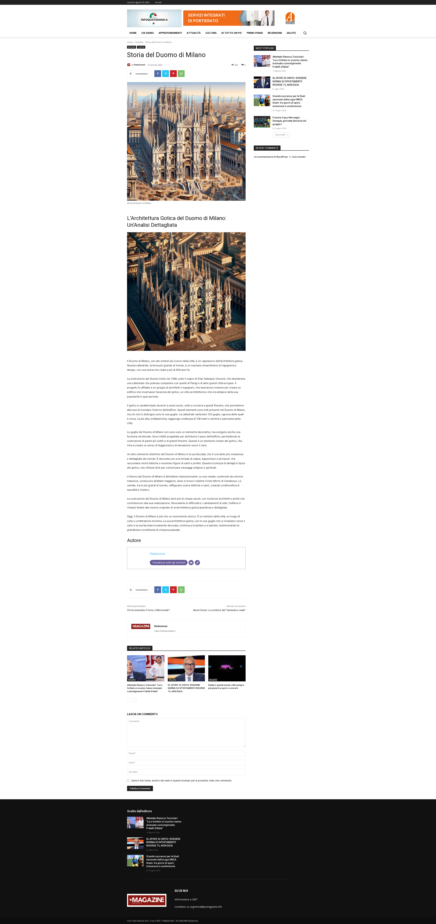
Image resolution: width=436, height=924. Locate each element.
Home (130, 42)
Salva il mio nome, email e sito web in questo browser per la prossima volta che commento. (181, 780)
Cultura (141, 47)
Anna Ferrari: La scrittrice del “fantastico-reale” (219, 610)
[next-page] (135, 699)
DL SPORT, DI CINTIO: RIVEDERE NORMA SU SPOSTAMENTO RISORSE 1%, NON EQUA (186, 688)
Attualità (139, 42)
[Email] (191, 562)
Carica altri (280, 134)
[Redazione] (129, 64)
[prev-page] (129, 699)
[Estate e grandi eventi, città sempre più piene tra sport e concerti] (227, 668)
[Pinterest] (173, 73)
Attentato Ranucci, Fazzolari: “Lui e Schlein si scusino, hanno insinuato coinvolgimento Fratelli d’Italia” (144, 688)
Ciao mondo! (298, 156)
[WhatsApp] (181, 73)
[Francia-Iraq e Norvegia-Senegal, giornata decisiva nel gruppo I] (262, 122)
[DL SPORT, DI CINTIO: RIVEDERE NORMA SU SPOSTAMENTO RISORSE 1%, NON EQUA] (186, 668)
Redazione (139, 64)
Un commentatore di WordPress (270, 156)
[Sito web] (197, 562)
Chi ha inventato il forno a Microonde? (148, 610)
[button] (305, 33)
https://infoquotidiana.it (164, 631)
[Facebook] (157, 73)
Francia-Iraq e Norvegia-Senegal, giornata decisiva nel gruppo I (289, 121)
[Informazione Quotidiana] (154, 18)
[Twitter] (165, 73)
